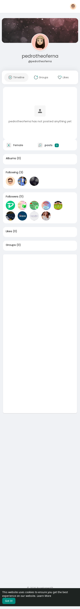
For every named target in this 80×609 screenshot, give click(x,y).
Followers (12, 196)
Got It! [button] (9, 601)
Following (12, 172)
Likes (9, 231)
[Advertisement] (40, 294)
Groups (11, 244)
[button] (73, 6)
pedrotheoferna (40, 56)
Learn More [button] (44, 596)
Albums (11, 158)
